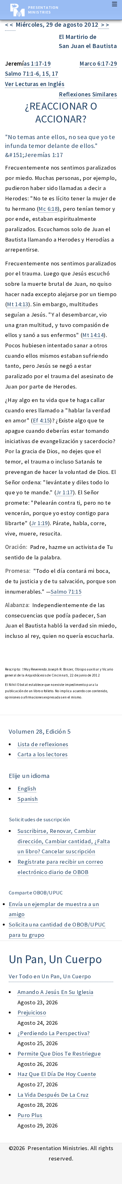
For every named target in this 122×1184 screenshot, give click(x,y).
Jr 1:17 (64, 492)
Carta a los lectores (43, 754)
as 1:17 (53, 155)
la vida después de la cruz (53, 1094)
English (27, 788)
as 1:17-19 (37, 63)
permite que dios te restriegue (59, 1053)
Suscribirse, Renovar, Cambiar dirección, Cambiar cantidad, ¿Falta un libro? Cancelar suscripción (64, 841)
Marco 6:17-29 (98, 63)
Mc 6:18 (48, 208)
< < (10, 25)
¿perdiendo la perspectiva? (54, 1033)
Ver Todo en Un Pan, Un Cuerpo (50, 976)
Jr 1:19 (39, 523)
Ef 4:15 (41, 420)
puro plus (30, 1115)
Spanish (28, 798)
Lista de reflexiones (43, 744)
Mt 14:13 (17, 304)
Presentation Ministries (43, 9)
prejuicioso (32, 1012)
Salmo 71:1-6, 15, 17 (31, 73)
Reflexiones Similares (88, 94)
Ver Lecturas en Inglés (34, 84)
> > (103, 25)
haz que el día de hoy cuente (57, 1074)
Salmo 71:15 (66, 591)
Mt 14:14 (93, 335)
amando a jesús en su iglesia (55, 992)
